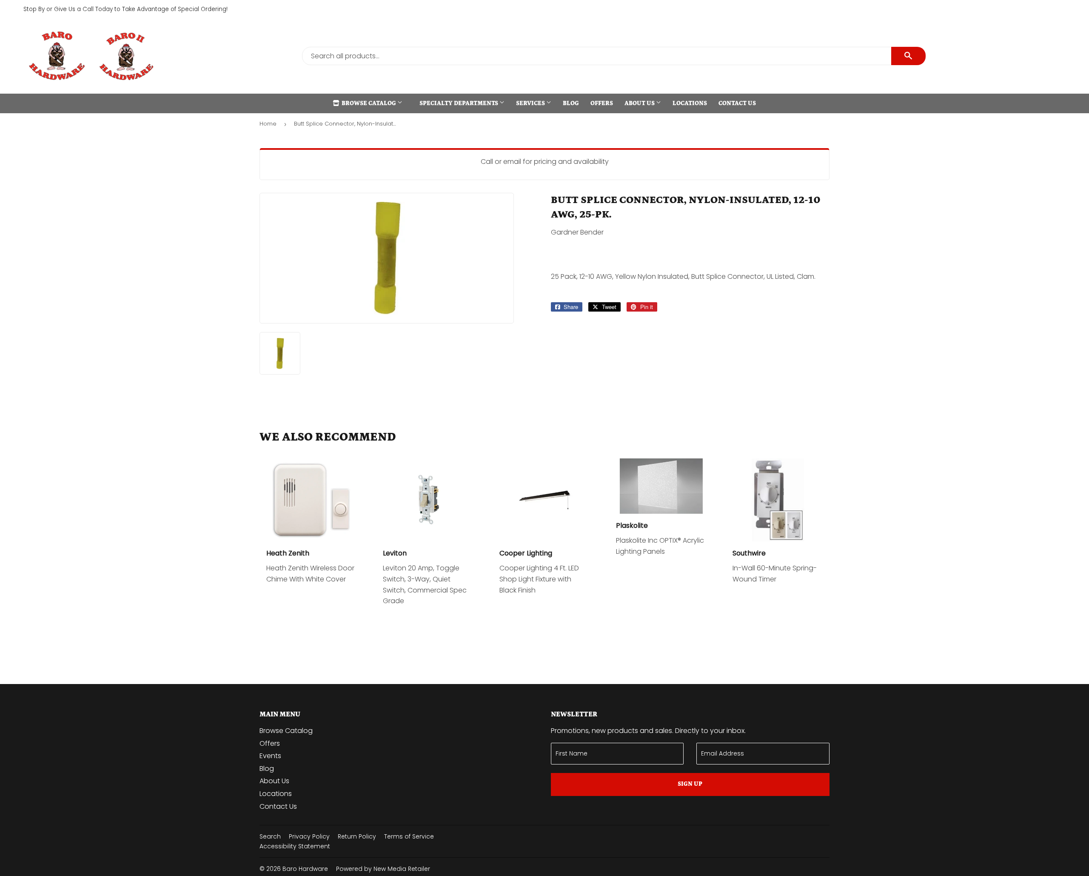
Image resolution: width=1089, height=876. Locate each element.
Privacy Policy (309, 836)
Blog (571, 103)
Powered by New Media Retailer (383, 869)
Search (270, 836)
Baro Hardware (305, 869)
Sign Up (690, 784)
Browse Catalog (368, 103)
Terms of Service (409, 836)
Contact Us (737, 103)
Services (531, 103)
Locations (690, 103)
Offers (601, 103)
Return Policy (357, 836)
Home (268, 124)
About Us (640, 103)
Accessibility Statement (294, 846)
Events (270, 756)
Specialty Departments (459, 103)
